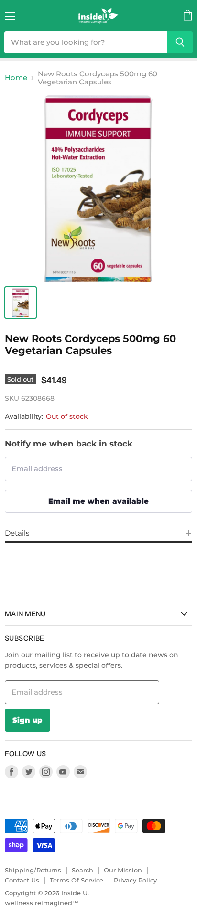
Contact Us (22, 880)
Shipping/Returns (33, 870)
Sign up (27, 720)
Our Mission (123, 870)
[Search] (180, 42)
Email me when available (98, 501)
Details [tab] (17, 533)
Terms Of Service (76, 880)
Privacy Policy (135, 880)
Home (16, 77)
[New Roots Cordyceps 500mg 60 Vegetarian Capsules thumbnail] (20, 302)
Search (82, 870)
